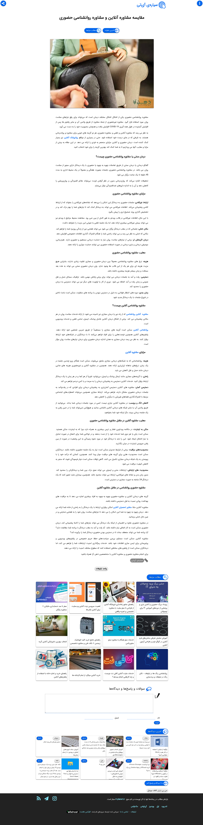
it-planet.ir (120, 799)
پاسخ (128, 738)
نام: (158, 717)
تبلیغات (133, 811)
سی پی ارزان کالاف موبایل (157, 790)
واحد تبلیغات (101, 568)
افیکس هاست (85, 811)
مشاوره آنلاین (132, 352)
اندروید (164, 806)
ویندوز (151, 806)
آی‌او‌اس (143, 806)
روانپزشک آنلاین (71, 137)
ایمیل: (116, 717)
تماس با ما (124, 811)
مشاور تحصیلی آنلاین (122, 507)
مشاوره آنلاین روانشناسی (137, 314)
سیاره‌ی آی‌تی (147, 5)
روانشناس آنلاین (140, 330)
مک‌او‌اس (134, 806)
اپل (158, 806)
